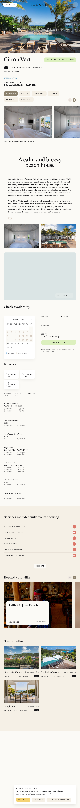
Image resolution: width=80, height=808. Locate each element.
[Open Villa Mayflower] (21, 691)
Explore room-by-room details (19, 141)
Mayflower (10, 706)
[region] (40, 276)
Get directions (64, 295)
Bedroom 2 (11, 99)
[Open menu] (75, 4)
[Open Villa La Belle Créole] (58, 657)
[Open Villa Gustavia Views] (21, 657)
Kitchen (25, 94)
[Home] (40, 4)
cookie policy (21, 794)
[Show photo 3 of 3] (22, 667)
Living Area (39, 94)
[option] (29, 122)
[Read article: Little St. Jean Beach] (38, 605)
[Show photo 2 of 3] (21, 667)
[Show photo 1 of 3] (57, 667)
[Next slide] (74, 577)
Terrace (53, 94)
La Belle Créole (50, 672)
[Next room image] (74, 100)
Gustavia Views (13, 672)
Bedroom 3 (26, 99)
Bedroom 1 (11, 94)
